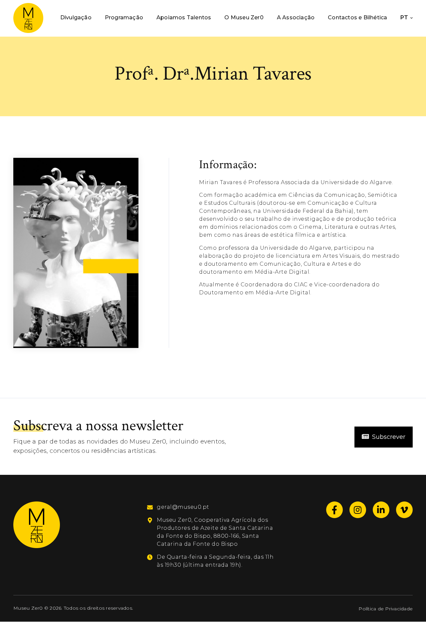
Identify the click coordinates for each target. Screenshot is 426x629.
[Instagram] (357, 509)
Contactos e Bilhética (357, 17)
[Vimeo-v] (404, 509)
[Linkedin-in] (381, 509)
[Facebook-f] (334, 509)
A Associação (296, 17)
